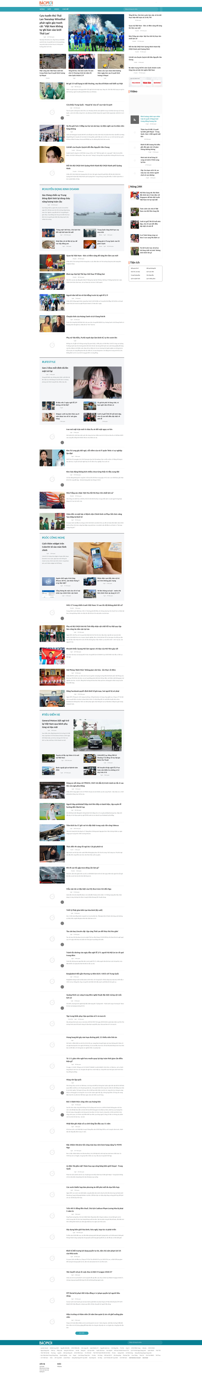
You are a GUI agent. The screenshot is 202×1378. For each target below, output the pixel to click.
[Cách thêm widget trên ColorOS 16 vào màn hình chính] (98, 558)
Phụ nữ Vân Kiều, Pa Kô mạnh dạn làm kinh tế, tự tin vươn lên (91, 338)
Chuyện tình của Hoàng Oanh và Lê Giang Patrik (85, 317)
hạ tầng (100, 1357)
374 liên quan (78, 496)
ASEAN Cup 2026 (54, 1348)
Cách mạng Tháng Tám (84, 1355)
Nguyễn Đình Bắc (65, 1348)
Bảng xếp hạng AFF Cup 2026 (79, 1357)
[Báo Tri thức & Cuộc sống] (99, 763)
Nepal (74, 1355)
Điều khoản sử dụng (44, 1368)
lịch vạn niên (90, 1350)
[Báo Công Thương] (58, 596)
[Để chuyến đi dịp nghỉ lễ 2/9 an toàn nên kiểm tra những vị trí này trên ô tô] (90, 771)
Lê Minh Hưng (129, 1353)
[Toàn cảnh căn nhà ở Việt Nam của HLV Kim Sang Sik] (135, 212)
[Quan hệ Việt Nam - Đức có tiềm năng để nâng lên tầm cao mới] (52, 262)
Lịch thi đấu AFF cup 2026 (111, 1357)
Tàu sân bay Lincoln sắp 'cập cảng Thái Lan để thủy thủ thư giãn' (92, 932)
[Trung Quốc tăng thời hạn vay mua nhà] (90, 233)
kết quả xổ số (108, 1355)
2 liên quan (105, 421)
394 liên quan (81, 258)
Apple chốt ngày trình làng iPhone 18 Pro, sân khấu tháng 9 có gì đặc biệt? (67, 581)
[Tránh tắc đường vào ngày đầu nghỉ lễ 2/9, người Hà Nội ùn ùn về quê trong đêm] (52, 959)
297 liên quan (67, 772)
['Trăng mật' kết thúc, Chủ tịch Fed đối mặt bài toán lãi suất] (48, 233)
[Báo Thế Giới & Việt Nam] (43, 553)
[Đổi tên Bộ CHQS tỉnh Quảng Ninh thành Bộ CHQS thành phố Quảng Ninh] (52, 172)
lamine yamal (44, 1348)
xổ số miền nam (78, 1353)
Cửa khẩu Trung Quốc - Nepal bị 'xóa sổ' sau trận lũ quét (89, 105)
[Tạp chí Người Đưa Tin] (68, 86)
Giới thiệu (42, 1366)
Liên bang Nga (117, 1355)
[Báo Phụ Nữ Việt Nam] (69, 341)
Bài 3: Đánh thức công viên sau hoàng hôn (83, 1102)
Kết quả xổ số (134, 268)
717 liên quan (67, 585)
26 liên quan (77, 1256)
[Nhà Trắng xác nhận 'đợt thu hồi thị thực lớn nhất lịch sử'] (52, 500)
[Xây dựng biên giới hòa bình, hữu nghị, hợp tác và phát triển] (52, 1236)
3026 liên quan (77, 828)
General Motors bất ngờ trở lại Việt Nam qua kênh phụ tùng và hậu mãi (55, 724)
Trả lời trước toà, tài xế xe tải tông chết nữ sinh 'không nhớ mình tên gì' (150, 250)
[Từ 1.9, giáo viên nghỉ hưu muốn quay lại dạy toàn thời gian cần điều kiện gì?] (52, 1065)
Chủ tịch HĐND (150, 1355)
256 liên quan (77, 108)
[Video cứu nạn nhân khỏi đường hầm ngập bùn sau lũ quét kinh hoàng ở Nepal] (111, 61)
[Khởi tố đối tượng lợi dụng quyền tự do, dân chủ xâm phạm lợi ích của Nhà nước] (52, 1258)
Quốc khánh (151, 1350)
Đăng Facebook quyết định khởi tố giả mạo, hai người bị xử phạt (92, 691)
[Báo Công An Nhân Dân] (69, 694)
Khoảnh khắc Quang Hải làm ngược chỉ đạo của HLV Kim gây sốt (92, 649)
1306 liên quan (68, 760)
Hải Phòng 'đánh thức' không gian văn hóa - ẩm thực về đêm (91, 670)
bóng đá (83, 1350)
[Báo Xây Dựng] (99, 596)
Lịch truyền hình (135, 278)
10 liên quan (78, 520)
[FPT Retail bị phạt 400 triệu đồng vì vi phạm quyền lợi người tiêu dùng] (52, 1300)
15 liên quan (155, 152)
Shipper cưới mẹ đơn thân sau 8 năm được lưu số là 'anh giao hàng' (67, 416)
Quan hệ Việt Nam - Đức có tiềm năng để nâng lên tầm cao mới (92, 256)
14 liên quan (78, 673)
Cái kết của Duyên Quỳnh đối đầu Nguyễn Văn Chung (88, 147)
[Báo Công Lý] (68, 871)
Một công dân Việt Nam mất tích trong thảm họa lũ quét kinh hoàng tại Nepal (52, 73)
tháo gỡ (142, 1355)
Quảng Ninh (121, 1353)
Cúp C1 (127, 1348)
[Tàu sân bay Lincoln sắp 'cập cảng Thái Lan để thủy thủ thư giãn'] (52, 938)
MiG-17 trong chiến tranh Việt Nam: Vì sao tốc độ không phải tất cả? (94, 605)
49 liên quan (78, 1064)
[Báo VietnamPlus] (58, 246)
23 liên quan (76, 934)
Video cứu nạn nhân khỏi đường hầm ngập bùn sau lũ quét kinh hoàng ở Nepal (109, 73)
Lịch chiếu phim (151, 278)
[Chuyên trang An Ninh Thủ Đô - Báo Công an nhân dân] (67, 108)
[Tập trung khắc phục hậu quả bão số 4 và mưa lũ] (52, 1023)
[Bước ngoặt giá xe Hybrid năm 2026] (48, 771)
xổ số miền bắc (75, 1348)
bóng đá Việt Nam (69, 1350)
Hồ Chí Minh (151, 1348)
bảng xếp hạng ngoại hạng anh (143, 1353)
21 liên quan (77, 319)
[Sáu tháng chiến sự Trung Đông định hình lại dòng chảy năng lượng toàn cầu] (98, 210)
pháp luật (59, 1350)
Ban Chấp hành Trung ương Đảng (49, 1355)
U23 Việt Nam (123, 1357)
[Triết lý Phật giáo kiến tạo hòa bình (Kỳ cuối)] (52, 917)
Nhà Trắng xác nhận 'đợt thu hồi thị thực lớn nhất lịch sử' (90, 493)
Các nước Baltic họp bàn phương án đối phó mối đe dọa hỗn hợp (92, 1187)
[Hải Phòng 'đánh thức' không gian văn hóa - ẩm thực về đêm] (52, 677)
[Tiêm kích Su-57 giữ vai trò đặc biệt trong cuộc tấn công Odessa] (52, 832)
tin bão (94, 1355)
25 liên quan (76, 892)
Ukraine (144, 1348)
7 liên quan (77, 298)
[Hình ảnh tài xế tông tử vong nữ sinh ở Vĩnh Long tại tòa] (135, 160)
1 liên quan (109, 235)
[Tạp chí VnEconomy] (57, 773)
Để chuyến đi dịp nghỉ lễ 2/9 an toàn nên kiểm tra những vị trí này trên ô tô (108, 770)
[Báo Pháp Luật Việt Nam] (68, 520)
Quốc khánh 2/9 (94, 1348)
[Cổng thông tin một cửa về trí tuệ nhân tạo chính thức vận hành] (48, 594)
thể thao (158, 1355)
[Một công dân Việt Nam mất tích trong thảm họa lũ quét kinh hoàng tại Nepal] (53, 61)
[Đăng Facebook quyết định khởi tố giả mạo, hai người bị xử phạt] (52, 698)
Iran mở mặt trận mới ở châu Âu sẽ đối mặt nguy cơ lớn (89, 430)
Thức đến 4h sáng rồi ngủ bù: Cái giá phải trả (84, 847)
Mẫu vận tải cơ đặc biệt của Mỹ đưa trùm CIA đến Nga (88, 889)
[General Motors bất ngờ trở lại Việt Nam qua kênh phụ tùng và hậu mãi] (98, 735)
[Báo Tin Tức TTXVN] (57, 235)
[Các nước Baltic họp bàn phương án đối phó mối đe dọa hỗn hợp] (52, 1194)
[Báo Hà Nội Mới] (44, 205)
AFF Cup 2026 (58, 1357)
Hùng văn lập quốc (73, 1080)
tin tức (122, 1348)
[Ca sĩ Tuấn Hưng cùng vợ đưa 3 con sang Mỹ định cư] (135, 238)
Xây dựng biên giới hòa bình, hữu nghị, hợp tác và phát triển (91, 1230)
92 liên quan (81, 1019)
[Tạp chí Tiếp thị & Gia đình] (98, 775)
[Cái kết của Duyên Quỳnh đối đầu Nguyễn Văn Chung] (52, 154)
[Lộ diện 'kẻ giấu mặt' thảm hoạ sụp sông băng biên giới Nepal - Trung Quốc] (52, 1173)
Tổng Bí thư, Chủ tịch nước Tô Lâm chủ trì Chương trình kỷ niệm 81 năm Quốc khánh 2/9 (81, 73)
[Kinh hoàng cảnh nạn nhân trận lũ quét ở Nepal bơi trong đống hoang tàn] (135, 119)
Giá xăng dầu (150, 275)
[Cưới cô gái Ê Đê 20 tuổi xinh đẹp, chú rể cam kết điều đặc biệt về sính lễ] (90, 417)
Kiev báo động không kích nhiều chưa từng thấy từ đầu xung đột (92, 472)
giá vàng (100, 1355)
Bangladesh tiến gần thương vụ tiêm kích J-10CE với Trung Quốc (92, 974)
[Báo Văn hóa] (68, 673)
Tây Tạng (53, 1353)
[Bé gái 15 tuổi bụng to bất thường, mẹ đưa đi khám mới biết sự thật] (52, 90)
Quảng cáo (42, 1371)
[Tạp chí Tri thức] (67, 319)
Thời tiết (158, 1350)
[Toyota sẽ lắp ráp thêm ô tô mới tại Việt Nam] (48, 758)
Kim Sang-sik (84, 1348)
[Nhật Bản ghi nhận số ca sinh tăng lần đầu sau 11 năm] (52, 1130)
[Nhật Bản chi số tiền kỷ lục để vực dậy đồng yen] (48, 244)
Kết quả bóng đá (151, 268)
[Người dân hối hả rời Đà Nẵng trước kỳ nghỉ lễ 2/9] (52, 302)
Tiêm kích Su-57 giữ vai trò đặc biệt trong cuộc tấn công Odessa (92, 826)
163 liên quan (54, 205)
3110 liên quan (67, 235)
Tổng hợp (59, 1366)
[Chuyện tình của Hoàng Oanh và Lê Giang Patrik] (52, 323)
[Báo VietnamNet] (99, 421)
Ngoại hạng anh (45, 1350)
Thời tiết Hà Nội (45, 1353)
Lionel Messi (67, 1357)
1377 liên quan (77, 1150)
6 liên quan (109, 583)
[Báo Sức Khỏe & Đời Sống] (142, 124)
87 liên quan (148, 165)
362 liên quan (110, 246)
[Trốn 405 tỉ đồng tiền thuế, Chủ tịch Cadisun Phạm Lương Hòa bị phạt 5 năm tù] (52, 1215)
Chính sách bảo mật (44, 1370)
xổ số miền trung (135, 1348)
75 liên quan (78, 1104)
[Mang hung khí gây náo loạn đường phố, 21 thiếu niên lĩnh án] (52, 1044)
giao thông (135, 1355)
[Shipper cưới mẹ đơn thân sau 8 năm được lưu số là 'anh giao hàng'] (48, 417)
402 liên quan (78, 810)
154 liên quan (80, 632)
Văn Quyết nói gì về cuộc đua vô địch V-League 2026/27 (89, 1272)
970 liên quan (142, 73)
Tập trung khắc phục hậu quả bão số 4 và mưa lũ (86, 1016)
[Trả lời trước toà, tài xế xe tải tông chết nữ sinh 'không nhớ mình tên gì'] (135, 251)
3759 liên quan (77, 475)
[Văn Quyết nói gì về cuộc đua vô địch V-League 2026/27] (52, 1279)
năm (51, 1357)
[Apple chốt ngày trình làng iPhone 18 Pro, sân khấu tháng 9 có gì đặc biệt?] (48, 581)
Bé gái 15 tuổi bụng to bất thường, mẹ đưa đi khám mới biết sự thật (94, 84)
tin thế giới (88, 1353)
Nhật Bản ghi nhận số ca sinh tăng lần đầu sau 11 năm (88, 1124)
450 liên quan (79, 1232)
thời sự (53, 1350)
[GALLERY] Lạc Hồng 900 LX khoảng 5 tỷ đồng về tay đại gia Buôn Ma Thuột (108, 758)
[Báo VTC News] (42, 78)
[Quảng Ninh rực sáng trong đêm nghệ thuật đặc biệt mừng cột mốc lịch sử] (52, 1002)
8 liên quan (77, 1320)
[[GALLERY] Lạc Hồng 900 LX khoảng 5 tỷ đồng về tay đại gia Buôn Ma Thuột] (90, 758)
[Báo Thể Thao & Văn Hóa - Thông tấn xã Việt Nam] (70, 78)
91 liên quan (81, 171)
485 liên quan (81, 277)
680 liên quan (78, 86)
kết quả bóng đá (67, 1353)
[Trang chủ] (46, 3)
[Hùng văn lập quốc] (52, 1087)
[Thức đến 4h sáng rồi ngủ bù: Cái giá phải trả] (52, 853)
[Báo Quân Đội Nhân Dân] (68, 171)
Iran (70, 1355)
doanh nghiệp (63, 1355)
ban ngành (109, 1350)
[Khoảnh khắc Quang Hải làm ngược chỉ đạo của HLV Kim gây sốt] (52, 656)
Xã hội (77, 1350)
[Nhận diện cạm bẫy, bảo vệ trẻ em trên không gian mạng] (90, 581)
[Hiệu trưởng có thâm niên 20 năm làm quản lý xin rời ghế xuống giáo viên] (52, 1321)
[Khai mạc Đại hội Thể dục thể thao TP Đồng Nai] (52, 281)
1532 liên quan (81, 694)
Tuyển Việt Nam (100, 1350)
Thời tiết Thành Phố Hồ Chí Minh (101, 1353)
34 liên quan (78, 1299)
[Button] (161, 9)
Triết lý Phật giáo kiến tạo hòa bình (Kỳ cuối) (84, 910)
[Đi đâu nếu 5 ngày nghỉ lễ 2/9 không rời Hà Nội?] (48, 406)
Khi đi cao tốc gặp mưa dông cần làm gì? (82, 868)
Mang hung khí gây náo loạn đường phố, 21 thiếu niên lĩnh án (91, 1037)
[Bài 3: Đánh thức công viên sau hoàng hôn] (52, 1109)
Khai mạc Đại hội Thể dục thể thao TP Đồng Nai (85, 274)
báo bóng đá (92, 1357)
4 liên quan (78, 150)
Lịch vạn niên (150, 271)
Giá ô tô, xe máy (135, 271)
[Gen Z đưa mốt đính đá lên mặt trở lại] (98, 383)
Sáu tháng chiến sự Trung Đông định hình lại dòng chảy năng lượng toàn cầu (56, 198)
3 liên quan (76, 432)
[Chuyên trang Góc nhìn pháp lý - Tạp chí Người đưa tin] (41, 37)
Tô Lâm (114, 1353)
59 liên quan (110, 595)
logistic (59, 1353)
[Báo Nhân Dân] (130, 73)
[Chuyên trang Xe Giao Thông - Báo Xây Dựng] (58, 760)
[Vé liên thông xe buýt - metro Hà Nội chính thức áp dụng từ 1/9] (90, 594)
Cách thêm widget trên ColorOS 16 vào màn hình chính (54, 547)
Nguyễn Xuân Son (104, 1348)
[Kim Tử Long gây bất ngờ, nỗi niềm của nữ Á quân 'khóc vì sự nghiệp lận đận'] (52, 457)
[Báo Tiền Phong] (68, 150)
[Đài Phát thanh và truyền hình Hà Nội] (99, 583)
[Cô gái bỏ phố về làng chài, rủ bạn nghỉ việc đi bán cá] (90, 406)
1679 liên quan (50, 37)
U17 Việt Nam (44, 1357)
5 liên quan (68, 595)
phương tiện (126, 1355)
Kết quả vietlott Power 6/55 (121, 1350)
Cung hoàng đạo (135, 275)
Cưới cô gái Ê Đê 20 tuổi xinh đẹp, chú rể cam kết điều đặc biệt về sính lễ (109, 416)
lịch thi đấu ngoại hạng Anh (138, 1350)
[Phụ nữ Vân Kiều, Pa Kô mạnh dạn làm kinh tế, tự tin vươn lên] (52, 344)
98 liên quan (138, 20)
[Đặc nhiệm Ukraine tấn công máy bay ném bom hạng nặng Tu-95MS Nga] (52, 1152)
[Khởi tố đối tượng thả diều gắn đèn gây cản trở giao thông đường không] (135, 148)
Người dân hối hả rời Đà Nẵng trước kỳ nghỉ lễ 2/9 (87, 295)
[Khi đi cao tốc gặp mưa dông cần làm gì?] (52, 875)
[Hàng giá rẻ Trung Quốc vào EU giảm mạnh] (90, 244)
